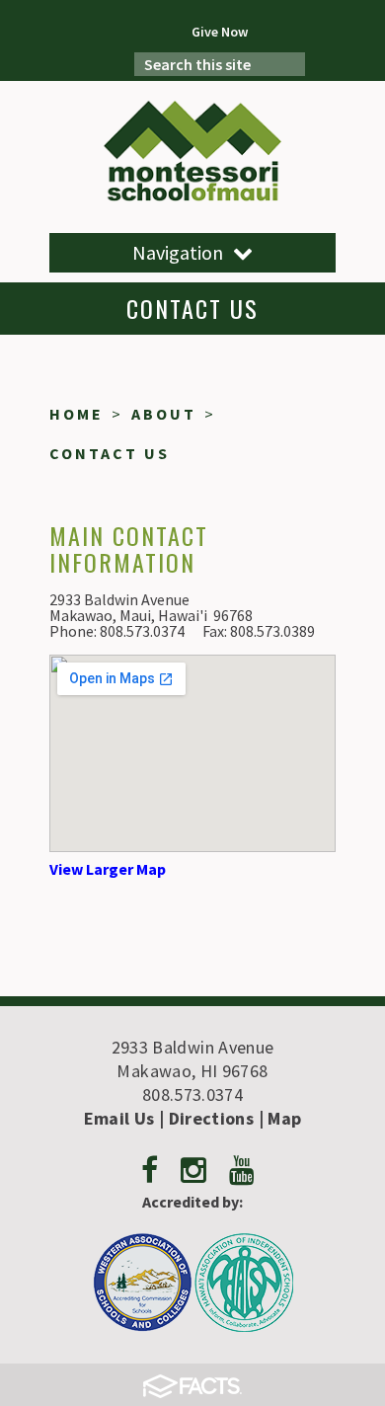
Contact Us (109, 453)
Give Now (220, 31)
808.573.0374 (192, 1094)
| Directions (205, 1118)
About (163, 414)
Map (284, 1118)
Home (76, 414)
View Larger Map (107, 869)
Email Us (119, 1118)
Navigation (177, 252)
